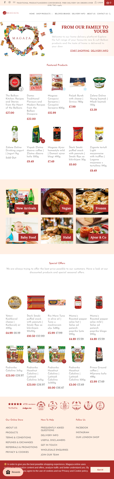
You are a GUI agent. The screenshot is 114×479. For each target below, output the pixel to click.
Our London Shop (87, 437)
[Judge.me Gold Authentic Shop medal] (76, 405)
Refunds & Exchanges (19, 442)
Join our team (50, 455)
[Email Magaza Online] (14, 3)
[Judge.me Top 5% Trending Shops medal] (100, 405)
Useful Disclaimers (53, 440)
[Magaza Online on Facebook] (4, 3)
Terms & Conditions (18, 438)
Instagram (82, 432)
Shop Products (43, 14)
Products (12, 433)
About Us (91, 14)
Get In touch (49, 445)
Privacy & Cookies (17, 452)
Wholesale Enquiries (54, 450)
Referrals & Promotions (21, 447)
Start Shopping (79, 51)
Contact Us (102, 14)
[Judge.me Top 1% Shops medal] (88, 405)
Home (32, 14)
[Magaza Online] (10, 12)
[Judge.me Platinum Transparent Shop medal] (52, 405)
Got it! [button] (100, 470)
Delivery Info (78, 14)
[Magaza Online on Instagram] (9, 3)
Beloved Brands (62, 14)
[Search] (110, 14)
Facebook (82, 428)
